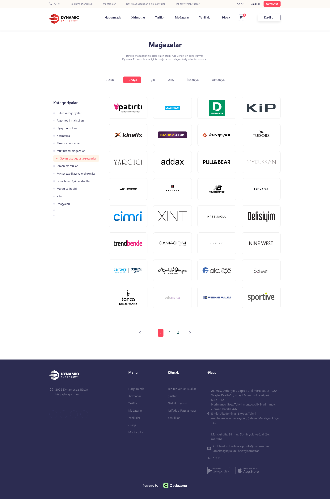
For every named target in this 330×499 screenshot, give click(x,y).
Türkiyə (132, 80)
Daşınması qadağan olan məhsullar (145, 3)
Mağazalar (182, 17)
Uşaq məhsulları (67, 128)
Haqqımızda (113, 17)
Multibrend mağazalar (71, 151)
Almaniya (218, 80)
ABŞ (171, 80)
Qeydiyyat (272, 3)
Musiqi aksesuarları (69, 143)
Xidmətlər (138, 17)
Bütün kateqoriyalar (69, 113)
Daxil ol (255, 3)
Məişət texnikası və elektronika (76, 173)
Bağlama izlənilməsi (81, 3)
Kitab (60, 196)
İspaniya (193, 80)
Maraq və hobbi (67, 188)
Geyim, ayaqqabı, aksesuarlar (78, 158)
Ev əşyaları (63, 204)
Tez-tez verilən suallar (188, 3)
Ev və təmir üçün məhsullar (73, 181)
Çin (152, 80)
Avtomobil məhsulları (70, 120)
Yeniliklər (205, 17)
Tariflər (160, 17)
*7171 (56, 3)
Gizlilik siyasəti (177, 403)
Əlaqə (226, 17)
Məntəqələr (109, 3)
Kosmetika (63, 136)
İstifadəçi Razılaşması (182, 410)
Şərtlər (172, 396)
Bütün (110, 80)
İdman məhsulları (67, 166)
